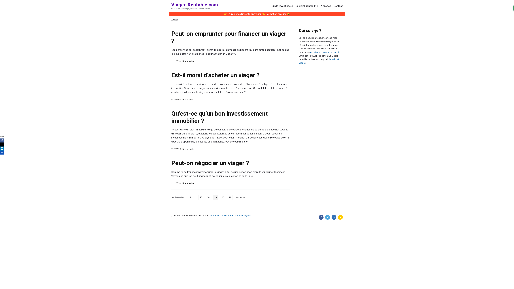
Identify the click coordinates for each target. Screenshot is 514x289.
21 (230, 197)
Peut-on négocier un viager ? (210, 163)
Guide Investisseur (282, 5)
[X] (2, 144)
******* (183, 61)
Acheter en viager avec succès (325, 52)
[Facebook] (2, 140)
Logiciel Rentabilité (307, 5)
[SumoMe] (2, 153)
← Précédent (178, 197)
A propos (326, 5)
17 (201, 197)
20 (223, 197)
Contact (338, 5)
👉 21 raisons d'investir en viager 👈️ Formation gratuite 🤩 (257, 14)
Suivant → (240, 197)
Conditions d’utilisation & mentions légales (230, 215)
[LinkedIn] (2, 149)
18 (208, 197)
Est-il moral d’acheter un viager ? (215, 75)
